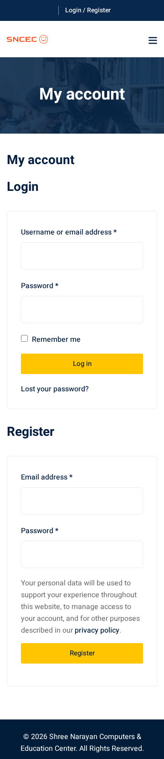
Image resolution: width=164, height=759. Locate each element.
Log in (82, 364)
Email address (46, 476)
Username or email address (69, 231)
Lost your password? (55, 389)
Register (82, 653)
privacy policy (97, 630)
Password (39, 285)
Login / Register (88, 10)
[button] (152, 40)
